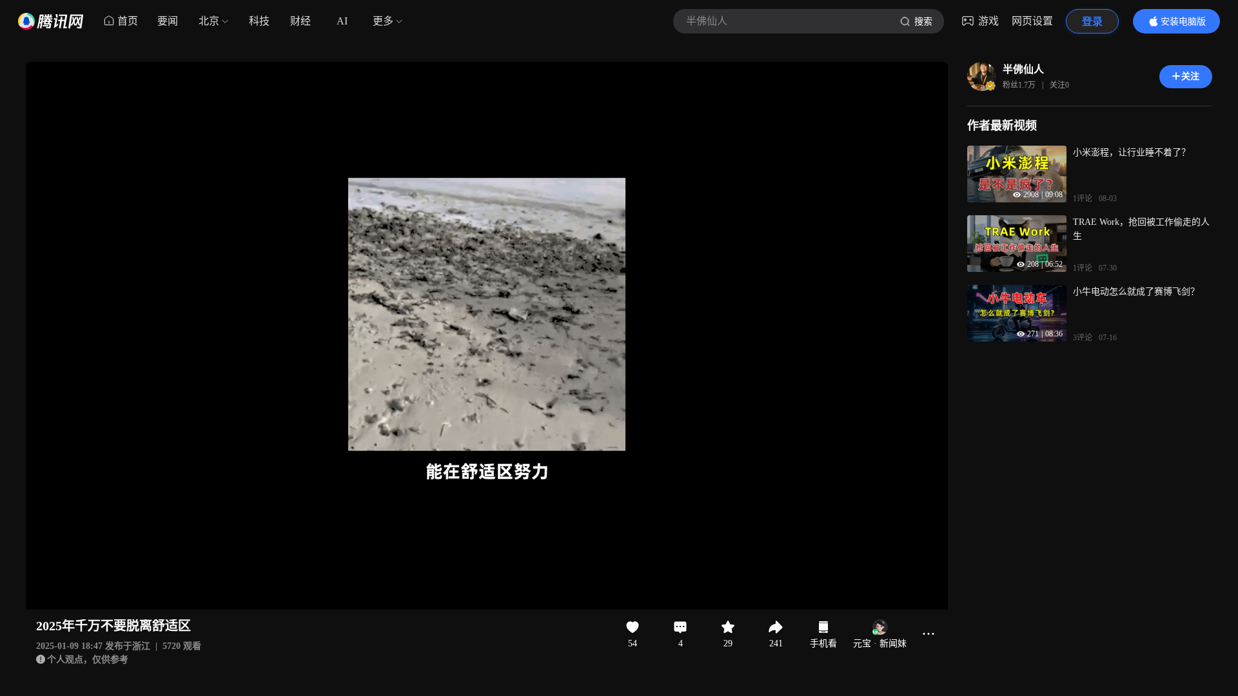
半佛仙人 (1023, 69)
